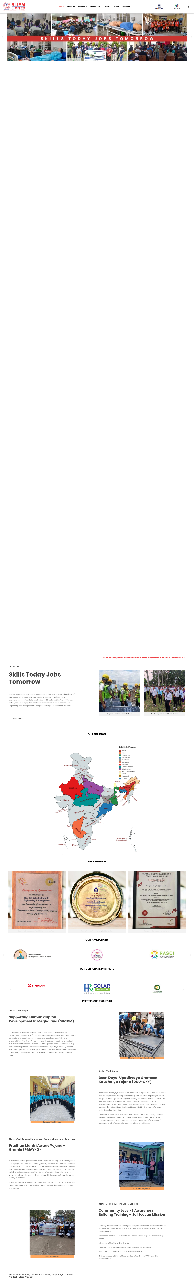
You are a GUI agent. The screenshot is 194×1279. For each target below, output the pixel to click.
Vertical (81, 7)
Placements (95, 7)
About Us (71, 7)
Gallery (116, 7)
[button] (2, 37)
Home (61, 7)
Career (106, 7)
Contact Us (126, 7)
